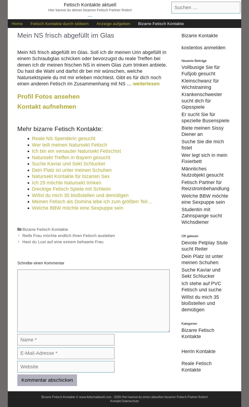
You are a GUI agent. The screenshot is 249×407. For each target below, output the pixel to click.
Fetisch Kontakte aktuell (90, 4)
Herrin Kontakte (198, 351)
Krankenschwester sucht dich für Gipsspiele (201, 101)
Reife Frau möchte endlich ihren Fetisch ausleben (68, 235)
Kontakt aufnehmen (46, 106)
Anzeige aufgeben (113, 23)
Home (17, 23)
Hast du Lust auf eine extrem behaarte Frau (62, 242)
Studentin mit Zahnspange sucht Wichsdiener (201, 216)
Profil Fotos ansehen (48, 96)
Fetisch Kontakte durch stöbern (60, 23)
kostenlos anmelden (203, 47)
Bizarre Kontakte (199, 35)
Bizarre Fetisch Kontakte (161, 23)
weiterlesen (146, 83)
